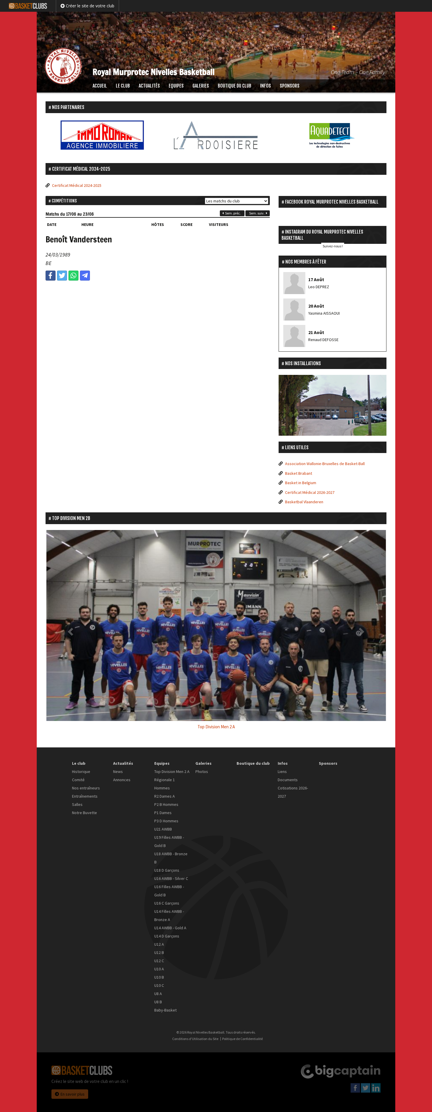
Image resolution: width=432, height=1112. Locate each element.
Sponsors (289, 86)
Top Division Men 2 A (172, 771)
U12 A (159, 944)
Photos (201, 771)
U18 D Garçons (166, 870)
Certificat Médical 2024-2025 (76, 185)
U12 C (159, 960)
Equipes (176, 86)
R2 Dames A (164, 796)
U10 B (159, 977)
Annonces (121, 779)
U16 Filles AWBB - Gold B (169, 891)
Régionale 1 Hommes (164, 784)
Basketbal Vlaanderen (304, 501)
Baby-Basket (165, 1010)
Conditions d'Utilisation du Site (195, 1039)
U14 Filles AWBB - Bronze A (169, 915)
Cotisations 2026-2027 (293, 792)
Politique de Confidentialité (242, 1039)
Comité (78, 779)
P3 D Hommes (166, 820)
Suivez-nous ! (333, 246)
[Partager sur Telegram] (85, 276)
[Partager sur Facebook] (51, 276)
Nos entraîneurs (86, 788)
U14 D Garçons (166, 936)
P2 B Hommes (166, 804)
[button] (71, 631)
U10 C (159, 985)
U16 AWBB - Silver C (171, 878)
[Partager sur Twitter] (62, 276)
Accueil (100, 86)
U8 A (158, 993)
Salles (77, 804)
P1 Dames (163, 812)
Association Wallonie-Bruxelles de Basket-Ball (325, 463)
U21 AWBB (163, 829)
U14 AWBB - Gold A (170, 927)
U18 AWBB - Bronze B (170, 858)
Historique (81, 771)
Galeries (200, 86)
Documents (288, 779)
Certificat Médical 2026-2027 (309, 492)
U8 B (158, 1001)
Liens (282, 771)
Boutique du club (234, 86)
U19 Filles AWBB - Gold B (169, 841)
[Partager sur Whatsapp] (73, 276)
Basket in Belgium (300, 482)
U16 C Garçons (166, 903)
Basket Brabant (298, 473)
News (118, 771)
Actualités (149, 86)
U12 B (159, 952)
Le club (123, 86)
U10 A (159, 969)
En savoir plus (73, 1094)
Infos (265, 86)
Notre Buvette (84, 812)
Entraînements (85, 796)
